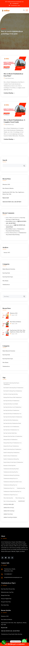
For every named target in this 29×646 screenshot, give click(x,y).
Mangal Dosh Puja (5, 595)
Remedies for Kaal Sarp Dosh (9, 465)
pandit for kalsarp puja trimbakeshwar (11, 452)
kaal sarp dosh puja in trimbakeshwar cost (12, 413)
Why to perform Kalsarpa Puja (10, 501)
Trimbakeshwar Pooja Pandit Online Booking (11, 634)
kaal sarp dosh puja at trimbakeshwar (11, 400)
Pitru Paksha (5, 280)
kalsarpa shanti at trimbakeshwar (10, 439)
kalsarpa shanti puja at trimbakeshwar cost (12, 442)
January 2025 (7, 252)
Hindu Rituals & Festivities (9, 269)
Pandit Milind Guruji (9, 78)
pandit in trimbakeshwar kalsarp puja (11, 459)
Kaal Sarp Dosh (6, 273)
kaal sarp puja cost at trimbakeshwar (11, 426)
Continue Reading (8, 93)
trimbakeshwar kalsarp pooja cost (11, 478)
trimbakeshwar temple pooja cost (11, 494)
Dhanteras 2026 (6, 184)
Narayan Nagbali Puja (6, 598)
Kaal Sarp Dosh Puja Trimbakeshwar (11, 420)
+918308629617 (15, 3)
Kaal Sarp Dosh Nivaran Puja (8, 589)
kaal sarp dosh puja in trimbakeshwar (11, 410)
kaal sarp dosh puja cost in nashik (11, 403)
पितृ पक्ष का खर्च (6, 198)
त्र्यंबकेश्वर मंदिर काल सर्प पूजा (9, 507)
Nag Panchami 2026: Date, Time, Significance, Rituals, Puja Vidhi (17, 331)
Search (5, 160)
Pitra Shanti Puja (5, 605)
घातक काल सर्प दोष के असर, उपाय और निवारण (12, 201)
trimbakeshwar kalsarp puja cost (10, 485)
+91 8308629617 (8, 574)
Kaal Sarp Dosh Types (8, 276)
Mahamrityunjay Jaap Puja (7, 592)
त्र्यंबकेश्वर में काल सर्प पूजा (8, 514)
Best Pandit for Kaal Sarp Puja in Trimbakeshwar (13, 387)
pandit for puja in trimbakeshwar (10, 455)
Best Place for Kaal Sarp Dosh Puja (11, 394)
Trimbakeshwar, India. (15, 5)
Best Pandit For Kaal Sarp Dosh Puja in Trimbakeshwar (11, 383)
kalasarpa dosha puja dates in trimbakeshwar (13, 436)
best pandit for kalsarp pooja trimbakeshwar (13, 390)
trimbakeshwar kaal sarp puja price (11, 472)
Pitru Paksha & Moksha (8, 188)
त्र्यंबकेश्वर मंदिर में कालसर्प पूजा (9, 510)
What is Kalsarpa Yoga (20, 497)
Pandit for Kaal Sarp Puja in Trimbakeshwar (12, 449)
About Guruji (9, 641)
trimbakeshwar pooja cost (9, 488)
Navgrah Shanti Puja (6, 601)
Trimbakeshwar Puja (21, 488)
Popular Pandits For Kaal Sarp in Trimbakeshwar (13, 462)
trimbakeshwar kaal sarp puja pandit (11, 468)
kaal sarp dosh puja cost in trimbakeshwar (12, 407)
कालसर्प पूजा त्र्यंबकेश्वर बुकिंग (9, 504)
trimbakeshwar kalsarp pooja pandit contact (13, 481)
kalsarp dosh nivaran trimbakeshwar (11, 446)
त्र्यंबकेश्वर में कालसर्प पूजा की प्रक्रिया (10, 517)
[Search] (25, 295)
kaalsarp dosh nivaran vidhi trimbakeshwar (13, 397)
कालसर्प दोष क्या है (21, 501)
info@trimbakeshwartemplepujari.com (15, 1)
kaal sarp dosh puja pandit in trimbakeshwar (13, 416)
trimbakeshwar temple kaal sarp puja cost (12, 491)
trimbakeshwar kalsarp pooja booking (11, 475)
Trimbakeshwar (20, 67)
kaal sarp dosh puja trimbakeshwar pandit (12, 423)
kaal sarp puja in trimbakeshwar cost (11, 429)
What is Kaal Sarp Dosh (8, 497)
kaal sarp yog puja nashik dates (10, 433)
